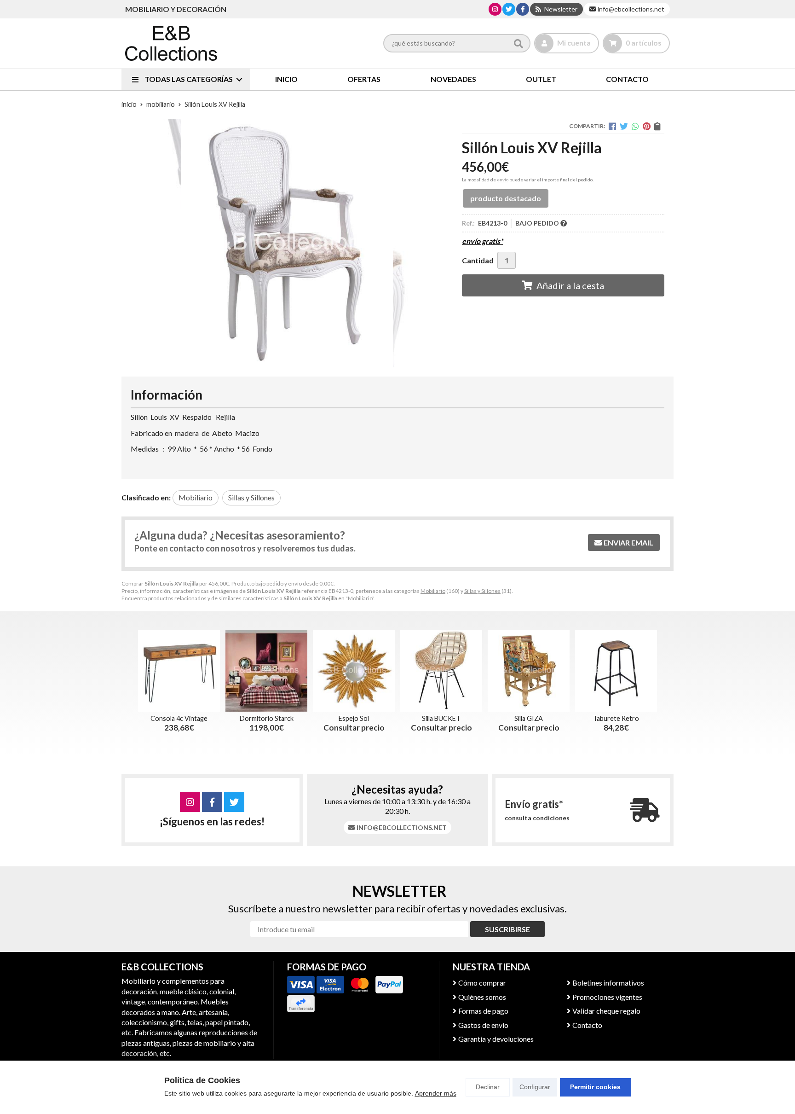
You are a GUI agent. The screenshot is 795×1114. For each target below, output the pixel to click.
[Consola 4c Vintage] (179, 671)
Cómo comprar (482, 982)
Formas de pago (483, 1010)
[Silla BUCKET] (441, 671)
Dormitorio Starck (267, 718)
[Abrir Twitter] (509, 9)
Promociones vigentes (607, 996)
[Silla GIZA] (529, 671)
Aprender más (435, 1093)
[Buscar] (518, 43)
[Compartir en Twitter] (624, 126)
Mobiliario (433, 590)
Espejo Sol (354, 718)
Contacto (587, 1025)
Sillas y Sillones (482, 590)
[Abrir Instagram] (495, 9)
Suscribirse (507, 929)
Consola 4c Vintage (178, 718)
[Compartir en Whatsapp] (635, 126)
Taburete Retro (616, 718)
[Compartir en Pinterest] (647, 126)
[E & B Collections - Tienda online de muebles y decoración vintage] (171, 43)
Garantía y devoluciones (496, 1038)
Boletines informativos (608, 982)
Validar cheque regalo (606, 1010)
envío (502, 179)
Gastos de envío (483, 1025)
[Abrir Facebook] (522, 9)
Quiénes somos (482, 996)
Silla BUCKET (441, 718)
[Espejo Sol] (354, 671)
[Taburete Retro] (616, 671)
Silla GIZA (528, 718)
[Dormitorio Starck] (266, 671)
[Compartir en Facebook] (612, 126)
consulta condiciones (537, 818)
